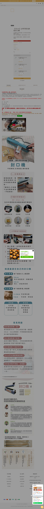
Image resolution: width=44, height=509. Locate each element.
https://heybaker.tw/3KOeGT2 (37, 495)
